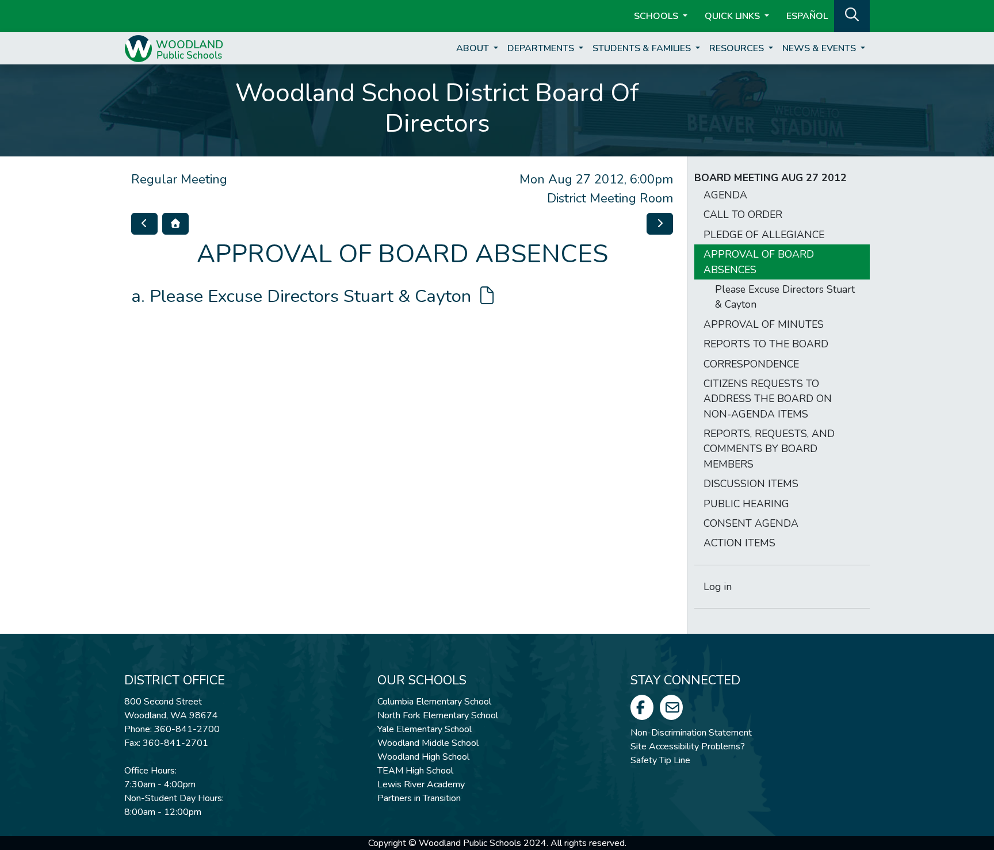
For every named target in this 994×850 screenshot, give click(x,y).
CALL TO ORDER (743, 214)
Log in (718, 587)
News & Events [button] (820, 48)
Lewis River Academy (421, 784)
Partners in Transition (419, 798)
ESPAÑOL (807, 16)
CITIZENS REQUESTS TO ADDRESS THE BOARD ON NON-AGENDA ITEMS (768, 399)
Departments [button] (541, 48)
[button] (852, 15)
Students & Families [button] (642, 48)
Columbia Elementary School (434, 701)
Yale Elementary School (424, 729)
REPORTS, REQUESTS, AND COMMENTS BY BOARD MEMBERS (769, 449)
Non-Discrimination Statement (691, 732)
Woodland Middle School (428, 743)
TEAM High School (415, 770)
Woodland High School (423, 757)
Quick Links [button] (733, 16)
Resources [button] (737, 48)
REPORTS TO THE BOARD (766, 344)
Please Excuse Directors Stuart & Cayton (313, 296)
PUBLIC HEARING (746, 504)
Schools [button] (657, 16)
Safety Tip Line (660, 760)
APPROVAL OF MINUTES (764, 324)
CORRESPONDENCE (751, 364)
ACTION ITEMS (739, 543)
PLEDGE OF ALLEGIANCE (764, 235)
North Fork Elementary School (437, 715)
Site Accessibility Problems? (687, 746)
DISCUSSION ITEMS (751, 484)
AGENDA (725, 195)
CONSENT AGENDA (751, 523)
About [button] (473, 48)
